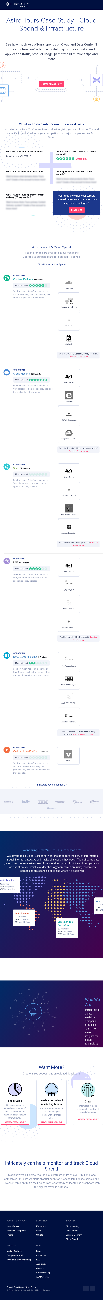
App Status (41, 1264)
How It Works (13, 1226)
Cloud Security (73, 1239)
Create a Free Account (78, 357)
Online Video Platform (26, 751)
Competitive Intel (15, 1255)
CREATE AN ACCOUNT (51, 84)
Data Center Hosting (25, 657)
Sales (38, 1231)
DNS (16, 562)
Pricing (10, 1235)
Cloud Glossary (43, 1272)
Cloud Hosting (22, 373)
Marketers (40, 1226)
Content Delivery (23, 279)
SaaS (16, 468)
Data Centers (72, 1231)
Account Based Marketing (19, 1260)
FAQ (38, 1260)
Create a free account (15, 1122)
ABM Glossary (42, 1277)
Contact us (41, 1255)
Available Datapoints (16, 1231)
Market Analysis (14, 1251)
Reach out (76, 210)
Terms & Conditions (15, 1287)
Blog (38, 1251)
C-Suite (39, 1235)
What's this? (81, 159)
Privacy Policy (30, 1287)
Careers (39, 1268)
